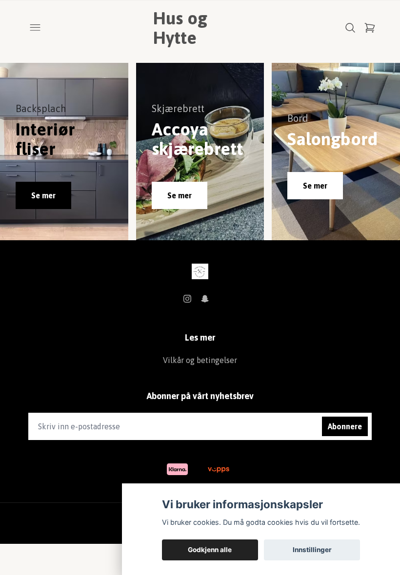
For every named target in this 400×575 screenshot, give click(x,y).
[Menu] (35, 27)
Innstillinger (312, 550)
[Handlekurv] (370, 28)
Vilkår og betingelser (200, 360)
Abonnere (345, 426)
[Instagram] (187, 299)
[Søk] (350, 28)
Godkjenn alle (210, 550)
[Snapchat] (205, 299)
